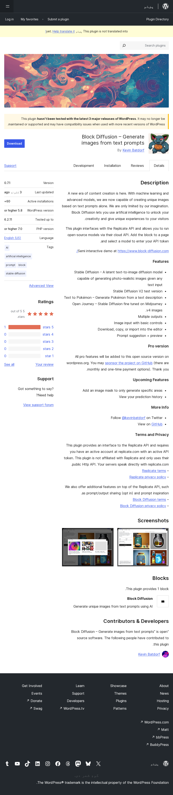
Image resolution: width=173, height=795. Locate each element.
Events (36, 693)
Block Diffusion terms (149, 499)
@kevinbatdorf (133, 418)
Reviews (137, 165)
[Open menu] (7, 6)
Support (10, 165)
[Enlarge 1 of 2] (163, 533)
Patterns (120, 708)
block (22, 265)
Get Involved (32, 686)
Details (159, 165)
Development (83, 165)
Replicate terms (154, 471)
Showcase (118, 686)
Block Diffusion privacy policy (143, 506)
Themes (120, 693)
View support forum (38, 405)
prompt (10, 265)
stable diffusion (15, 273)
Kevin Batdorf (133, 150)
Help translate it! (60, 31)
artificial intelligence (18, 256)
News (164, 693)
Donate (34, 701)
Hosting (163, 701)
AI (7, 247)
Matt (163, 729)
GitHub (156, 424)
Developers (75, 701)
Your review (44, 364)
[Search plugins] (124, 45)
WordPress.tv (71, 708)
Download (14, 143)
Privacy (163, 708)
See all (9, 364)
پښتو (154, 764)
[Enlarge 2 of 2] (108, 533)
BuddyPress (157, 744)
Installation (112, 165)
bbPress (160, 737)
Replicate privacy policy (147, 477)
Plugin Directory (157, 19)
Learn (80, 686)
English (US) (12, 238)
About (164, 686)
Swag (35, 708)
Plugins (121, 701)
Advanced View (41, 285)
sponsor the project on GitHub (129, 363)
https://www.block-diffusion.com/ (123, 251)
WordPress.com (154, 722)
